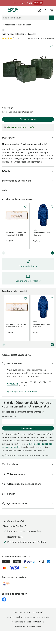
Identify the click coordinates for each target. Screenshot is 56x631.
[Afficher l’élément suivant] (52, 253)
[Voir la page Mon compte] (39, 11)
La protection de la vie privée (36, 617)
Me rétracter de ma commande (28, 612)
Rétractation (38, 622)
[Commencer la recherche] (51, 18)
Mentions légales (14, 617)
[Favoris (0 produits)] (45, 11)
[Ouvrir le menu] (4, 10)
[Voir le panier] (52, 11)
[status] (25, 18)
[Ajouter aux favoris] (51, 46)
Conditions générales (21, 622)
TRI (3, 29)
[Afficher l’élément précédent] (3, 253)
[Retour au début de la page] (53, 612)
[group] (28, 69)
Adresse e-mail (8, 416)
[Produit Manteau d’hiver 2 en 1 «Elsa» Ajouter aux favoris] (52, 206)
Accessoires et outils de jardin (18, 25)
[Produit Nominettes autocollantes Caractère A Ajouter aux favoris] (25, 206)
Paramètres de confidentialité (28, 626)
